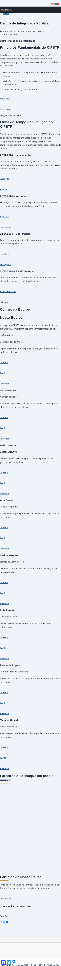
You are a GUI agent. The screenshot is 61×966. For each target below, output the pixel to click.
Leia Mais (4, 302)
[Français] (55, 3)
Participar (4, 216)
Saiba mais (5, 98)
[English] (52, 3)
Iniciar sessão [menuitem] (7, 10)
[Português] (57, 3)
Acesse (3, 189)
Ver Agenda (5, 264)
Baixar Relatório (8, 291)
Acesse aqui (5, 109)
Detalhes (4, 253)
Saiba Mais (5, 178)
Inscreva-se (5, 226)
